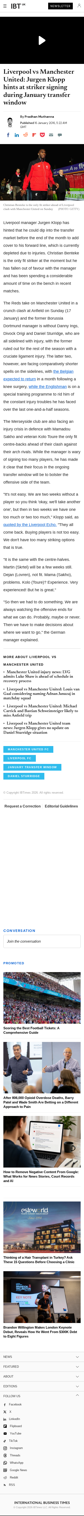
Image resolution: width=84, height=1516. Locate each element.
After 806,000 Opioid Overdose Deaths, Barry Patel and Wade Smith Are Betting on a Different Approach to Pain (40, 1102)
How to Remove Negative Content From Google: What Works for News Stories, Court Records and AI (41, 1176)
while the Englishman (48, 386)
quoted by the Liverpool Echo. (30, 524)
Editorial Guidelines (61, 806)
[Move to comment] (60, 135)
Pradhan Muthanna (39, 117)
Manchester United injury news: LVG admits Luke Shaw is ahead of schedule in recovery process (38, 677)
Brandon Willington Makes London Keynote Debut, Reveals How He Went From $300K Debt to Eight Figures (40, 1331)
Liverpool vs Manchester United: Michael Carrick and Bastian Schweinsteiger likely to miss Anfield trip (40, 711)
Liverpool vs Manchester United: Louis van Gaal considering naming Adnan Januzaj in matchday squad (41, 694)
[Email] (51, 135)
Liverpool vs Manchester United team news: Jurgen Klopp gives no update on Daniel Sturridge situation (36, 728)
